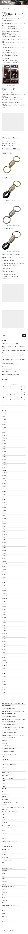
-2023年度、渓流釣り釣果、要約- (9, 732)
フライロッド (5, 857)
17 (3, 397)
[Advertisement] (13, 122)
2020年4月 (4, 617)
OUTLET (4, 788)
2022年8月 (4, 542)
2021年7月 (4, 577)
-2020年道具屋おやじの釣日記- (8, 708)
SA (2, 791)
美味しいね (4, 892)
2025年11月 (4, 438)
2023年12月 (4, 499)
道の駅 (3, 897)
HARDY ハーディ (6, 770)
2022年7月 (4, 545)
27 (14, 399)
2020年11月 (4, 598)
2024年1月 (4, 496)
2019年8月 (4, 638)
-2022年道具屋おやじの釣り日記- (9, 724)
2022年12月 (4, 531)
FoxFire (3, 762)
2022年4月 (4, 553)
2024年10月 (4, 472)
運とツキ (4, 894)
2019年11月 (4, 630)
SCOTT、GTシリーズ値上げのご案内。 (10, 343)
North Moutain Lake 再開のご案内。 (9, 371)
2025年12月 (4, 435)
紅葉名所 (4, 889)
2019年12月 (4, 628)
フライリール (5, 854)
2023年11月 (4, 502)
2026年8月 (4, 414)
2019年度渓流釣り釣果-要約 (8, 751)
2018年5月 (4, 678)
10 (3, 394)
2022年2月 (4, 558)
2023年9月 (4, 507)
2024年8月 (4, 478)
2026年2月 (4, 430)
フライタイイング (6, 849)
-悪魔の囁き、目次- (6, 743)
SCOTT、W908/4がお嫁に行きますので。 (11, 369)
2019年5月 (4, 646)
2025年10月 (4, 440)
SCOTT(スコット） (6, 794)
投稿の (4, 916)
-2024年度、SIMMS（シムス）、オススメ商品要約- (13, 735)
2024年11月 (4, 470)
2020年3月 (4, 620)
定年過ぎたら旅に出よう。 (8, 868)
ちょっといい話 (5, 833)
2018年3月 (4, 684)
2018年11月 (4, 662)
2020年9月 (4, 604)
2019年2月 (4, 654)
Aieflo (3, 756)
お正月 (3, 814)
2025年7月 (4, 448)
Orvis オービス (5, 783)
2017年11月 (4, 695)
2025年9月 (4, 443)
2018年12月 (4, 660)
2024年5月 (4, 486)
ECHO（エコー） (6, 759)
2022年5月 (4, 550)
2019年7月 (4, 641)
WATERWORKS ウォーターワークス (10, 802)
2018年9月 (4, 668)
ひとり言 (4, 844)
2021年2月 (4, 590)
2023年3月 (4, 523)
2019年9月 (4, 636)
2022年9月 (4, 539)
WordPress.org (5, 921)
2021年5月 (4, 582)
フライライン (5, 852)
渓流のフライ (5, 881)
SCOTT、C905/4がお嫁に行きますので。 (11, 374)
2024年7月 (4, 480)
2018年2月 (4, 687)
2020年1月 (4, 625)
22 (21, 397)
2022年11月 (4, 534)
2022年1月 (4, 561)
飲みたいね (4, 902)
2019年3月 (4, 652)
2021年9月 (4, 571)
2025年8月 (4, 446)
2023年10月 (4, 504)
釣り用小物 (4, 900)
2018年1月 (4, 689)
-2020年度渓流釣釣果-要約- (8, 705)
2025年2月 (4, 462)
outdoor (3, 786)
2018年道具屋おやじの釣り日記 (9, 748)
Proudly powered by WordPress (8, 930)
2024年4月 (4, 488)
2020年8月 (4, 606)
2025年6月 (4, 451)
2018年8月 (4, 670)
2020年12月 (4, 595)
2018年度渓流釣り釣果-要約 (8, 746)
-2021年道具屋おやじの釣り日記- (9, 716)
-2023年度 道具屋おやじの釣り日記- (10, 729)
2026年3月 (4, 427)
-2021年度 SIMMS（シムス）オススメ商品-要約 (13, 711)
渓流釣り (4, 884)
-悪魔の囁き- (4, 740)
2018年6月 (4, 676)
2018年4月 (4, 681)
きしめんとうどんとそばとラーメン (10, 819)
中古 (3, 862)
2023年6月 (4, 515)
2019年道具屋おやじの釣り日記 (9, 754)
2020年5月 (4, 614)
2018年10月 (4, 665)
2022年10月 (4, 537)
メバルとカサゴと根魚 (7, 860)
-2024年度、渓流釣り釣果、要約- (9, 737)
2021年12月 (4, 563)
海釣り (3, 878)
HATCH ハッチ (5, 775)
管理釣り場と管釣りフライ (8, 886)
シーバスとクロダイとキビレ (8, 825)
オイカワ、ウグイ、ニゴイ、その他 (10, 811)
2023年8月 (4, 510)
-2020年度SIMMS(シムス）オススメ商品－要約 (12, 703)
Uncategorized (5, 799)
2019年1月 (4, 657)
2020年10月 (4, 601)
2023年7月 (4, 513)
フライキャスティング (7, 846)
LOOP (3, 780)
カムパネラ (4, 817)
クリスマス (4, 822)
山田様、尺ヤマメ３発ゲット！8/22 (9, 363)
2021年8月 (4, 574)
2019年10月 (4, 633)
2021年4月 (4, 585)
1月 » (21, 404)
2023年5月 (4, 518)
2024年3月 (4, 491)
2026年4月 (4, 424)
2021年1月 (4, 593)
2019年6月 (4, 644)
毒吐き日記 (4, 873)
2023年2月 (4, 526)
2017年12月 (4, 692)
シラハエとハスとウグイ (7, 827)
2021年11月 (4, 566)
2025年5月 (4, 454)
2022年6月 (4, 547)
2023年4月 (4, 521)
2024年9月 (4, 475)
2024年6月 (4, 483)
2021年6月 (4, 579)
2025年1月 (4, 464)
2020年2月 (4, 622)
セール (3, 830)
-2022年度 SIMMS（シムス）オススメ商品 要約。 (13, 719)
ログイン (4, 913)
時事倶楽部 (4, 870)
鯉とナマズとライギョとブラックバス (10, 905)
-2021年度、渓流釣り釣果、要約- (9, 713)
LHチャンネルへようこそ (7, 778)
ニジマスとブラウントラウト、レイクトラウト (12, 841)
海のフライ (4, 876)
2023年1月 (4, 529)
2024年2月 (4, 494)
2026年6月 (4, 419)
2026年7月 (4, 416)
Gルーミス (4, 767)
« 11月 (7, 404)
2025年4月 (4, 456)
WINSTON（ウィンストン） (8, 804)
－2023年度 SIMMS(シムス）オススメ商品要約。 (13, 727)
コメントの (5, 919)
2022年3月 (4, 555)
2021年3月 (4, 587)
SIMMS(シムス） (5, 796)
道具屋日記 (6, 2)
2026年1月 (4, 432)
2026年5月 (4, 421)
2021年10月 (4, 569)
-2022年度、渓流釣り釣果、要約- (9, 721)
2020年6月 (4, 612)
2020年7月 (4, 609)
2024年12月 (4, 467)
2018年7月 (4, 673)
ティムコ (4, 835)
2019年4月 (4, 649)
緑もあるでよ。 (5, 366)
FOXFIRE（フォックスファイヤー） (10, 764)
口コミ (3, 865)
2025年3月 (4, 459)
